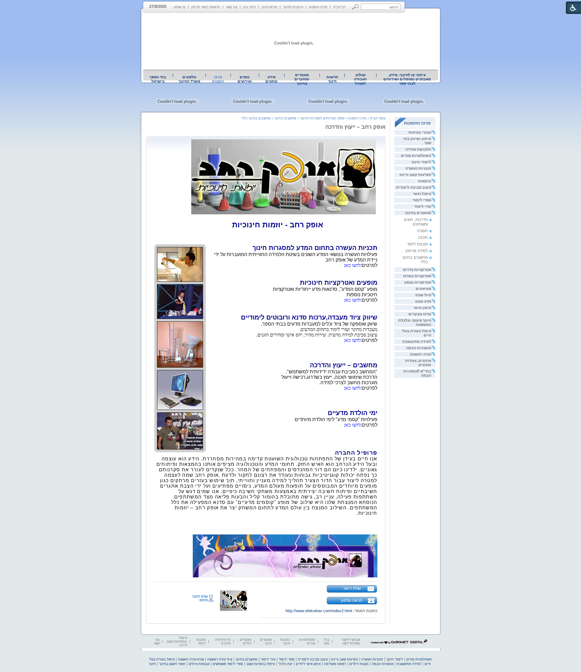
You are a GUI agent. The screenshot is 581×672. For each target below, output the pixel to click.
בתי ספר (326, 641)
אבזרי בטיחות (420, 132)
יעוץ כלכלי (285, 664)
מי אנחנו (179, 7)
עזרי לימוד (422, 206)
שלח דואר (352, 588)
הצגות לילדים (359, 664)
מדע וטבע (423, 301)
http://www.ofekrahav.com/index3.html (319, 611)
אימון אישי (422, 308)
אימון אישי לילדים (308, 664)
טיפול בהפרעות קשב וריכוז (176, 641)
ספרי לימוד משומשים (228, 664)
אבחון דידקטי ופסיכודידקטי (351, 641)
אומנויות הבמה (418, 348)
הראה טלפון (352, 600)
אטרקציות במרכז (417, 276)
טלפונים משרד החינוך (189, 79)
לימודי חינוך (421, 162)
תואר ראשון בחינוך (172, 664)
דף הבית (339, 7)
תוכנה (423, 237)
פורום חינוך (269, 7)
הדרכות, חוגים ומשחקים (416, 221)
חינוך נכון (249, 7)
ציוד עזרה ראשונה (219, 659)
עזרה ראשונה (420, 354)
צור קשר (231, 7)
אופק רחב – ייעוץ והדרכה (355, 127)
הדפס (203, 600)
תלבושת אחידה (418, 149)
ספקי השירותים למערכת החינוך (322, 118)
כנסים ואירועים (245, 79)
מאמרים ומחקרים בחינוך (301, 79)
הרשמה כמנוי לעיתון (205, 7)
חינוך (152, 664)
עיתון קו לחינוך (293, 7)
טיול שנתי (423, 295)
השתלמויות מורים (416, 156)
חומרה (422, 231)
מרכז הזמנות (318, 7)
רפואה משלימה (335, 664)
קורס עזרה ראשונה (191, 659)
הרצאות (424, 181)
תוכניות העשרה (418, 168)
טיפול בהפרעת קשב (260, 664)
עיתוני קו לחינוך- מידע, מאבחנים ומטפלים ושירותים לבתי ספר (407, 79)
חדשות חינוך (332, 79)
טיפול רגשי (422, 194)
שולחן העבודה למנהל (360, 79)
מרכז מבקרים (420, 314)
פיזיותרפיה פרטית (223, 641)
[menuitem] (407, 79)
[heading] (325, 224)
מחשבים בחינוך (418, 213)
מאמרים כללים (245, 641)
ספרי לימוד (422, 200)
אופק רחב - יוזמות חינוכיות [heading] (277, 224)
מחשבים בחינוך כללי (256, 118)
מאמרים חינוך (266, 641)
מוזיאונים (423, 289)
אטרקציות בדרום (417, 270)
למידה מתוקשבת (416, 341)
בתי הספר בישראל (157, 79)
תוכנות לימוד (417, 244)
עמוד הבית (378, 118)
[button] (355, 7)
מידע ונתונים (271, 79)
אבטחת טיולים (199, 664)
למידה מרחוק (416, 250)
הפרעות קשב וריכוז (415, 175)
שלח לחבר (200, 596)
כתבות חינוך (285, 641)
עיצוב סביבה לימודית (413, 187)
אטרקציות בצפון (417, 282)
